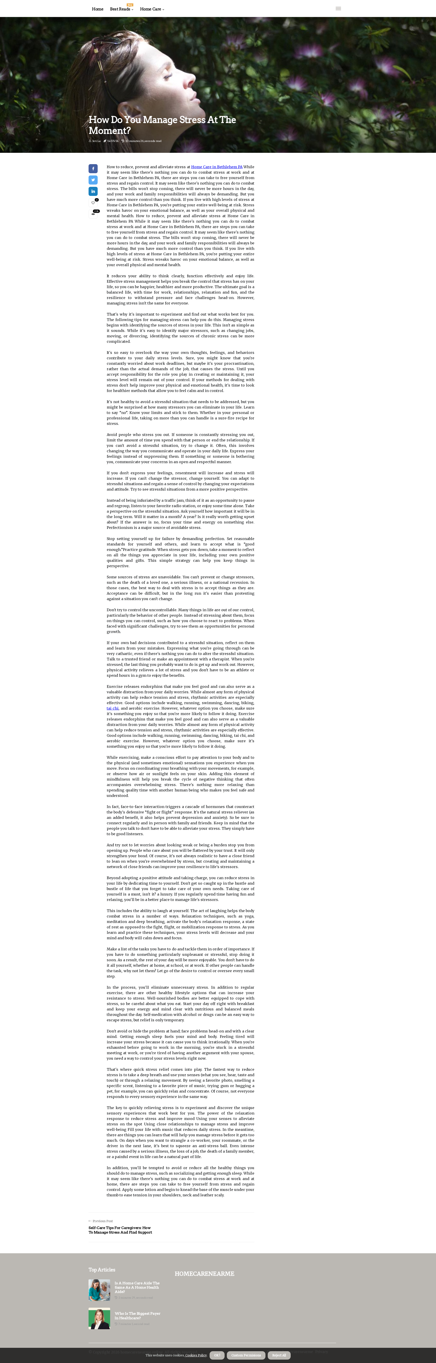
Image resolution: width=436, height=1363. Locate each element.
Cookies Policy (196, 1355)
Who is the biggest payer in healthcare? (137, 1315)
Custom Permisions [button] (246, 1355)
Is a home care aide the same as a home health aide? (137, 1287)
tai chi (113, 708)
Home (97, 9)
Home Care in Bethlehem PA (217, 167)
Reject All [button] (279, 1355)
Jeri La (96, 141)
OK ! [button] (217, 1355)
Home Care (150, 9)
